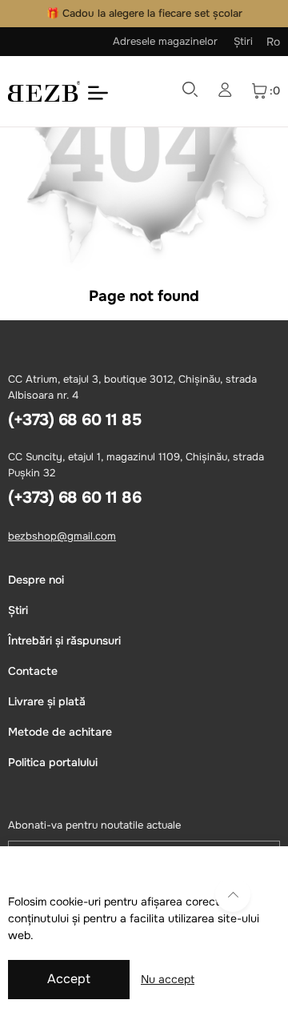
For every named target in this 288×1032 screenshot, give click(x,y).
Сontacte (33, 671)
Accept (68, 978)
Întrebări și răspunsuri (64, 640)
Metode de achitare (60, 732)
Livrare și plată (47, 701)
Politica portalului (53, 762)
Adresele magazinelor (165, 41)
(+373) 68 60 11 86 (74, 498)
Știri (243, 41)
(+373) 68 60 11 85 (74, 420)
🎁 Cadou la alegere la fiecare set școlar (144, 13)
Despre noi (36, 579)
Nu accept (167, 979)
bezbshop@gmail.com (62, 536)
